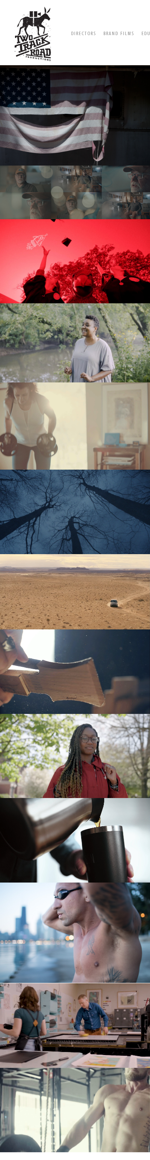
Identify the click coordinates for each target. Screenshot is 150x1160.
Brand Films (118, 33)
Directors (83, 33)
